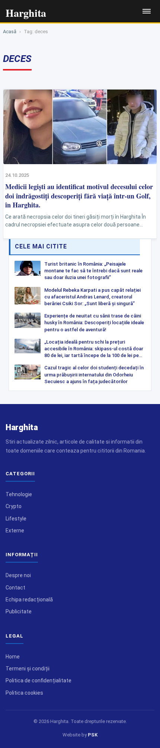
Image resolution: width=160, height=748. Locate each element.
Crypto (14, 506)
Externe (15, 530)
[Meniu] (146, 11)
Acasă (9, 31)
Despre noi (18, 575)
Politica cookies (24, 693)
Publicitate (19, 611)
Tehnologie (19, 494)
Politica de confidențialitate (38, 680)
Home (13, 657)
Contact (15, 588)
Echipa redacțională (29, 600)
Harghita (22, 427)
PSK (92, 735)
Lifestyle (16, 519)
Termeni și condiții (27, 669)
